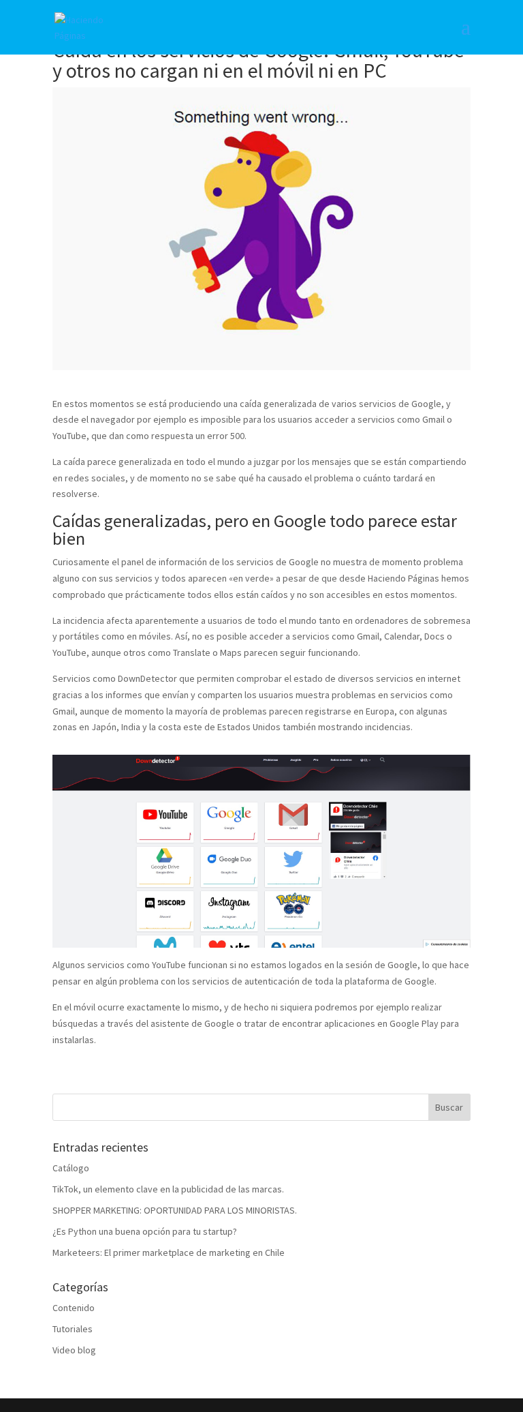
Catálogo (70, 1168)
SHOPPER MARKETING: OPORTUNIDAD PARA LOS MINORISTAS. (174, 1210)
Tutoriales (72, 1329)
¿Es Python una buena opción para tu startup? (144, 1231)
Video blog (74, 1350)
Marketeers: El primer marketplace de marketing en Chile (168, 1252)
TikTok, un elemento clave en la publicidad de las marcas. (168, 1189)
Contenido (73, 1308)
